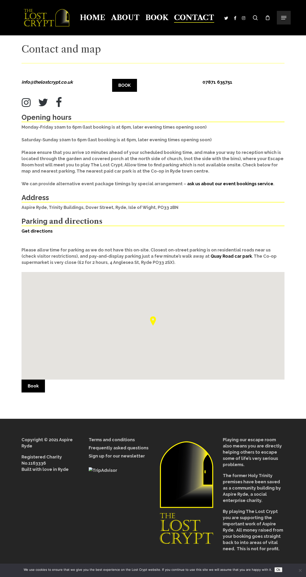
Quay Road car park (231, 256)
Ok (278, 570)
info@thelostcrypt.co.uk (47, 82)
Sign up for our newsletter (117, 455)
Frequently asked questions (118, 447)
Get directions (37, 231)
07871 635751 (217, 82)
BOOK (124, 85)
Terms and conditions (112, 439)
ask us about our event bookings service (230, 183)
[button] (284, 17)
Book (33, 385)
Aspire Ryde (235, 494)
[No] (300, 570)
